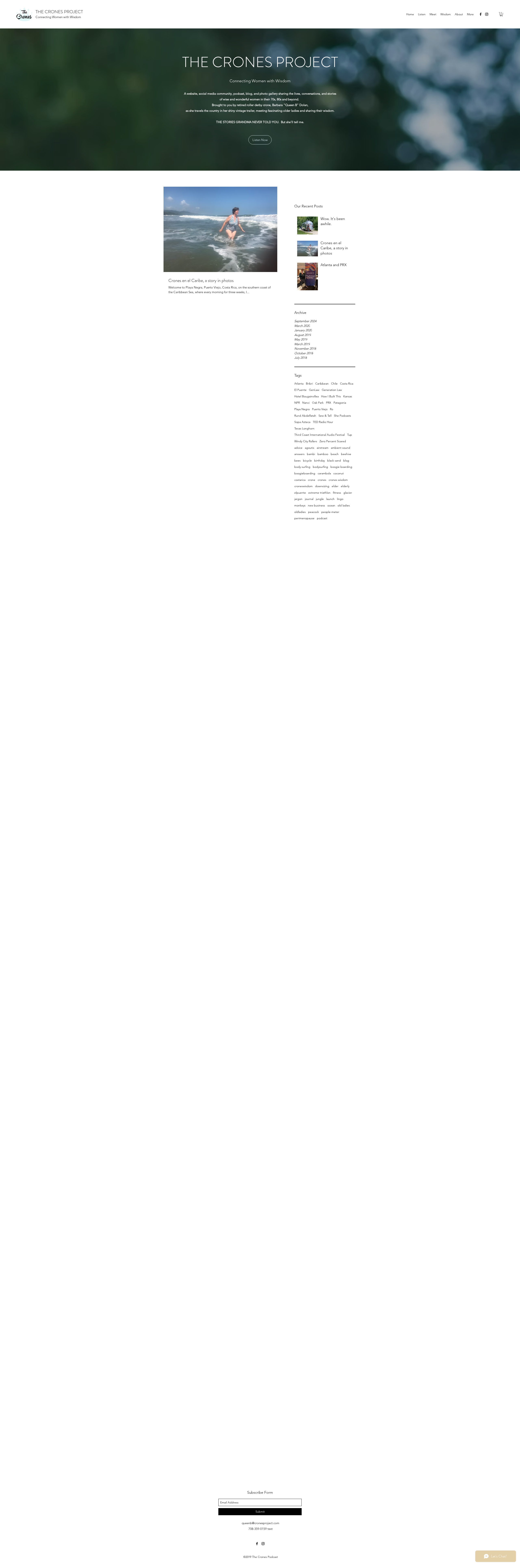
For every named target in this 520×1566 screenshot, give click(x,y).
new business (316, 505)
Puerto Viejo (319, 409)
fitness (337, 492)
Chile (334, 383)
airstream (322, 448)
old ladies (344, 505)
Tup (349, 435)
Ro (331, 409)
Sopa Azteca (302, 422)
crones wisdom (338, 480)
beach (335, 454)
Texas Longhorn (304, 428)
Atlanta (298, 383)
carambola (324, 473)
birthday (319, 460)
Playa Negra (302, 409)
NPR (297, 402)
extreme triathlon (319, 492)
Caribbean (322, 383)
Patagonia (340, 402)
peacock (313, 512)
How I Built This (331, 396)
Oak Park (318, 402)
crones (322, 480)
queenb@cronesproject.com (260, 1523)
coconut (338, 473)
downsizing (322, 486)
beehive (346, 454)
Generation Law (332, 390)
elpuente (300, 492)
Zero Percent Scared (333, 441)
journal (309, 499)
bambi (311, 454)
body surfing (302, 467)
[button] (501, 14)
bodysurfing (320, 467)
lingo (340, 499)
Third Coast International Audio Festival (319, 435)
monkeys (300, 505)
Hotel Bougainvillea (306, 396)
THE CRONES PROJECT (59, 12)
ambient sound (340, 448)
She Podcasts (342, 415)
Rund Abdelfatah (305, 415)
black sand (334, 460)
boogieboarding (304, 473)
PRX (328, 402)
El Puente (300, 390)
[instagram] (487, 14)
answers (299, 454)
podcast (322, 518)
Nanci (306, 402)
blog (346, 460)
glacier (347, 492)
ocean (331, 505)
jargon (298, 499)
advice (298, 448)
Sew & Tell (325, 415)
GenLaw (314, 390)
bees (297, 460)
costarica (300, 480)
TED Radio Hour (323, 422)
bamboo (322, 454)
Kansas (347, 396)
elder (335, 486)
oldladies (300, 512)
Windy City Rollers (305, 441)
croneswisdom (303, 486)
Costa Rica (346, 383)
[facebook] (481, 14)
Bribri (309, 383)
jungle (320, 499)
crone (311, 480)
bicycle (307, 460)
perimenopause (304, 518)
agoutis (309, 448)
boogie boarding (341, 467)
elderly (345, 486)
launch (330, 499)
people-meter (330, 512)
